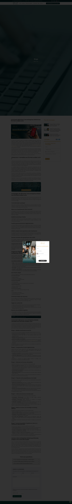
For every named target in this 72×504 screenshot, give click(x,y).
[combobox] (37, 254)
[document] (36, 252)
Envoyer (42, 260)
